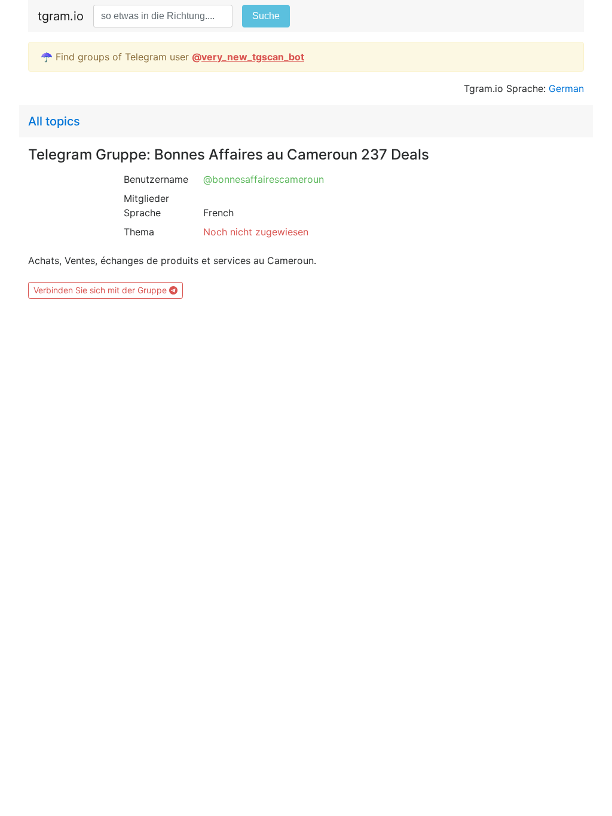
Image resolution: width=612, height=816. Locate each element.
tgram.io (61, 16)
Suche (266, 16)
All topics (54, 121)
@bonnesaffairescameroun (263, 179)
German (566, 88)
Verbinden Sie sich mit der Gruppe (101, 290)
